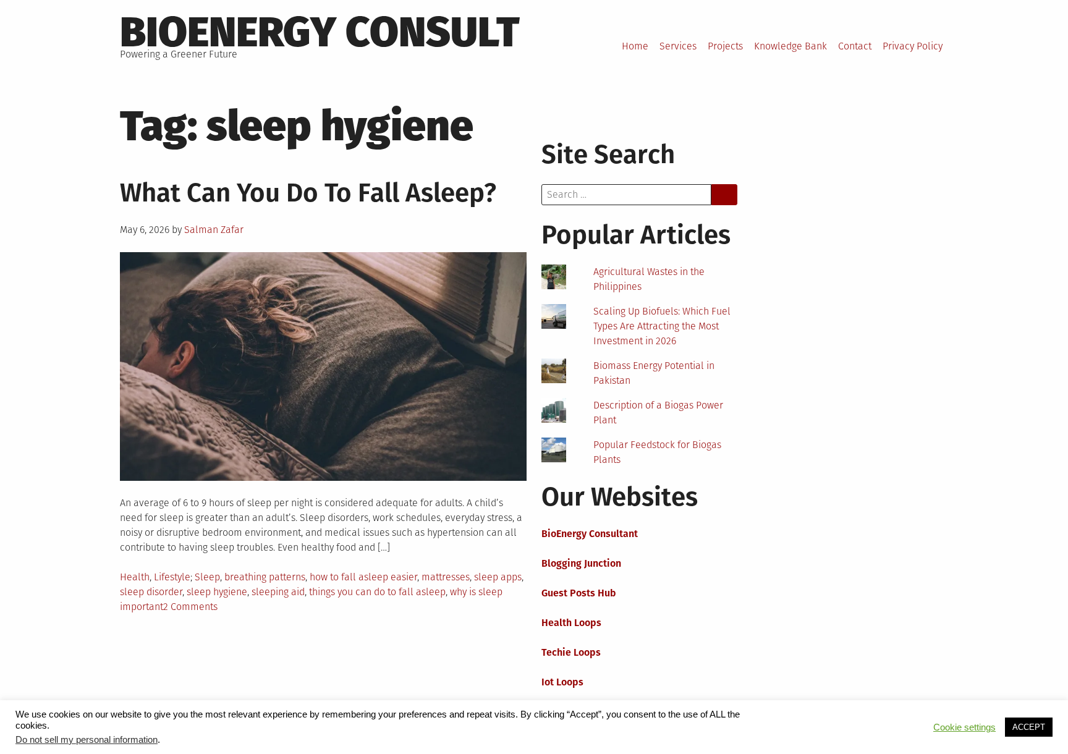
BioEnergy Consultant (589, 534)
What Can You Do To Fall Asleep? (308, 192)
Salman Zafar (214, 229)
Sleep (207, 577)
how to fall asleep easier (363, 577)
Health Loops (571, 623)
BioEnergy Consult (320, 32)
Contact (854, 46)
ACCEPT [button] (1028, 727)
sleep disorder (151, 592)
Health (135, 577)
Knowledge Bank (790, 46)
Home (635, 46)
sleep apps (498, 577)
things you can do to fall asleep (377, 592)
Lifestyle (172, 577)
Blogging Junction (581, 563)
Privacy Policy (913, 46)
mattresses (446, 577)
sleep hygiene (217, 592)
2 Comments (190, 606)
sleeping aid (278, 592)
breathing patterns (264, 577)
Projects (725, 46)
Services (678, 46)
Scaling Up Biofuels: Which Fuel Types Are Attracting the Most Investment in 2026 (662, 326)
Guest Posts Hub (578, 593)
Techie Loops (571, 652)
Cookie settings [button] (964, 727)
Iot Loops (562, 682)
